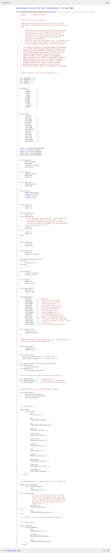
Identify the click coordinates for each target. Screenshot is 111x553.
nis (62, 8)
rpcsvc (67, 8)
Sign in (107, 2)
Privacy (14, 550)
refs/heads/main (52, 8)
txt (104, 550)
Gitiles (9, 550)
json (108, 550)
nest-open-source (22, 8)
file (49, 12)
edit (53, 12)
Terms (18, 550)
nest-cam (32, 8)
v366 (38, 8)
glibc (43, 8)
